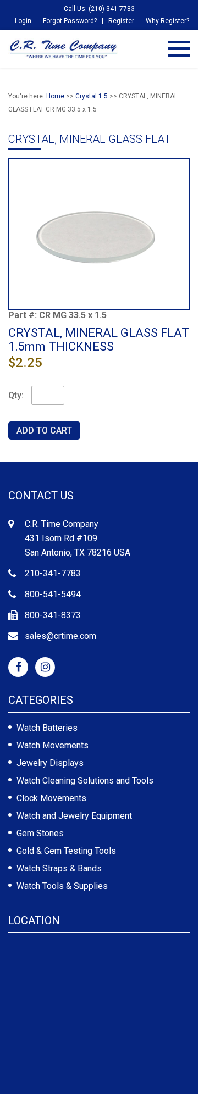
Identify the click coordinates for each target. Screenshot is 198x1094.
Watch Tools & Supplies (62, 886)
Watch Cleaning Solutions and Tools (84, 780)
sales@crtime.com (60, 636)
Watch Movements (52, 745)
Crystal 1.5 (91, 96)
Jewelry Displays (50, 763)
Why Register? (167, 21)
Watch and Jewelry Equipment (74, 815)
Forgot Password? (70, 21)
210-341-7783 (53, 573)
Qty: (16, 395)
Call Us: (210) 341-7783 (99, 8)
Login (23, 21)
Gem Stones (40, 833)
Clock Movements (51, 798)
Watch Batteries (47, 728)
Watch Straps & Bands (59, 868)
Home (55, 96)
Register (121, 21)
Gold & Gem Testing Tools (66, 851)
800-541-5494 (53, 594)
